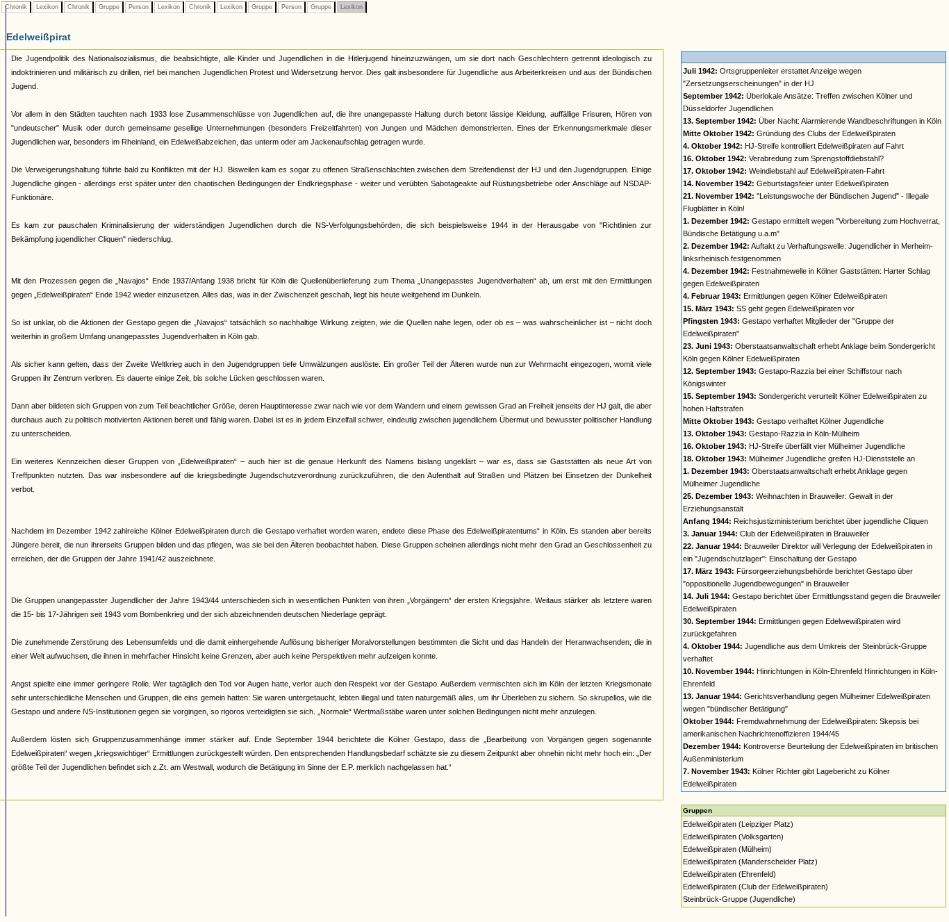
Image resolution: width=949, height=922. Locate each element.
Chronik (16, 6)
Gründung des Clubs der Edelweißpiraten (789, 133)
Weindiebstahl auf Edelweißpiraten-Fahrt (783, 171)
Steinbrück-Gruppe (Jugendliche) (739, 899)
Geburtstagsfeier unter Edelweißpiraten (786, 183)
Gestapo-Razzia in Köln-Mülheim (771, 433)
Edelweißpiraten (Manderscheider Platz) (750, 861)
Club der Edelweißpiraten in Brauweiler (776, 533)
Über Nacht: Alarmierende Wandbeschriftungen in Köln (812, 121)
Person (138, 6)
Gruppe (109, 6)
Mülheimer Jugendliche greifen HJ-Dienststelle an (799, 458)
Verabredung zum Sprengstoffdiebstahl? (783, 158)
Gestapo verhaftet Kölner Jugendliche (783, 421)
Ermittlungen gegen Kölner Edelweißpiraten (785, 296)
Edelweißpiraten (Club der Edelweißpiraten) (755, 886)
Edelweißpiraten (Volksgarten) (733, 836)
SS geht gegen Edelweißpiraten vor (769, 308)
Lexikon (47, 6)
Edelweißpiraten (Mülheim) (727, 849)
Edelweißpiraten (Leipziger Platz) (738, 824)
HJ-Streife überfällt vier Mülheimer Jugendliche (794, 446)
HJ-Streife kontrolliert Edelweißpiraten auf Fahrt (793, 146)
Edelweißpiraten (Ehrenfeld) (729, 874)
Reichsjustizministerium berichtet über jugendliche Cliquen (805, 521)
